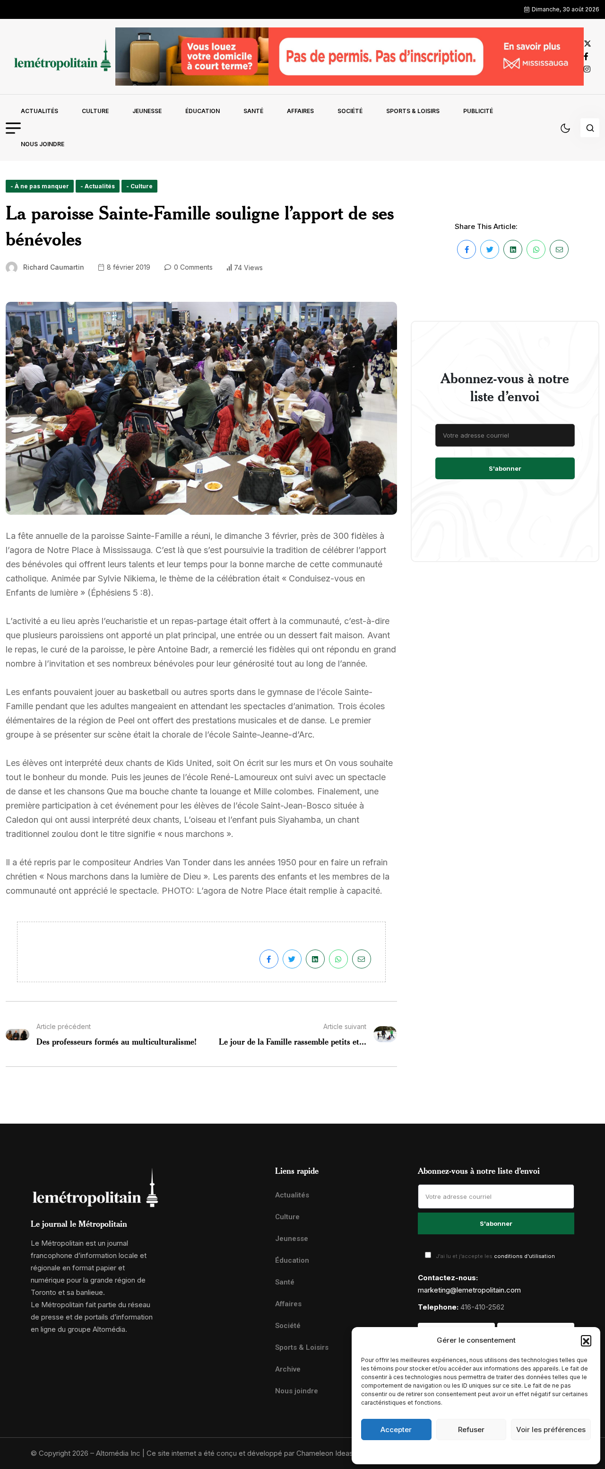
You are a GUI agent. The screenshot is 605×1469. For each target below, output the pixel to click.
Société (350, 110)
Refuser (471, 1429)
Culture (95, 110)
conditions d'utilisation (524, 1256)
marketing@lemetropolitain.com (469, 1289)
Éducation (202, 110)
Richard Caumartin (53, 267)
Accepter (396, 1429)
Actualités (39, 110)
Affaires (300, 110)
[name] (60, 56)
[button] (586, 1340)
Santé (253, 110)
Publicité (478, 110)
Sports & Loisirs (413, 110)
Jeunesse (147, 110)
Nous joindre (42, 144)
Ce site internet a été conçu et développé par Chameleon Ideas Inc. (257, 1453)
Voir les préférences (551, 1429)
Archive (288, 1369)
